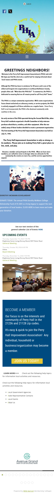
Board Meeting (9, 252)
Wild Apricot (28, 491)
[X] (10, 12)
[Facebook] (5, 12)
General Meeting (10, 243)
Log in (29, 4)
